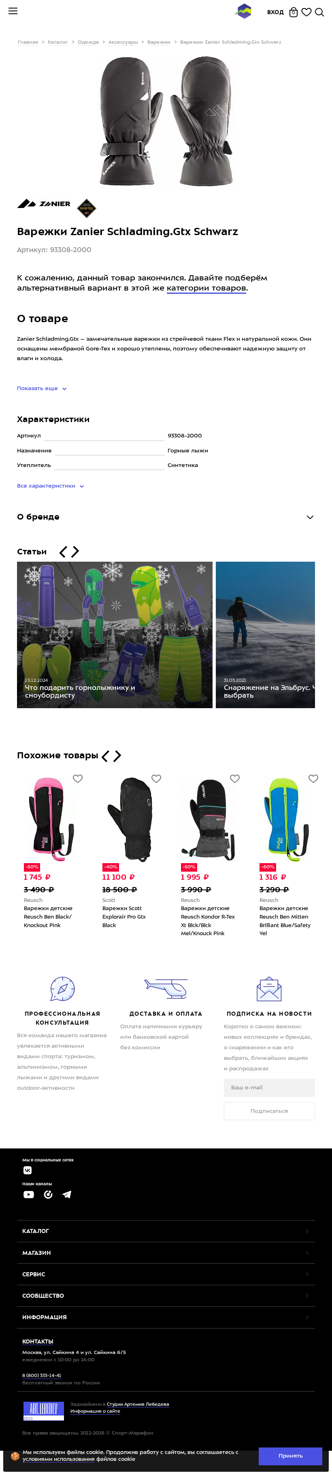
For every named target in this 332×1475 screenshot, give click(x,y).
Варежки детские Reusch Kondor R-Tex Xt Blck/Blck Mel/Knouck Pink (202, 921)
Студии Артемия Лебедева (138, 1405)
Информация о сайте (95, 1411)
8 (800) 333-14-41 (41, 1376)
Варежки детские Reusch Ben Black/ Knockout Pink (42, 917)
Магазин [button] (36, 1253)
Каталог (58, 42)
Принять (291, 1456)
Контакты (37, 1341)
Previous (11, 637)
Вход (275, 12)
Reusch (27, 900)
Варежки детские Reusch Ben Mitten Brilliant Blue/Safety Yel (279, 921)
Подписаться (269, 1111)
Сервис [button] (33, 1274)
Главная (28, 42)
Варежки (158, 42)
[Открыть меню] (13, 12)
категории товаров (206, 288)
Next (321, 637)
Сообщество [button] (43, 1295)
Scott (103, 900)
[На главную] (243, 12)
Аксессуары (123, 42)
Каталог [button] (35, 1231)
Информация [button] (44, 1317)
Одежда (88, 42)
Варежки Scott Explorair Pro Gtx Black (118, 917)
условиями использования (59, 1459)
